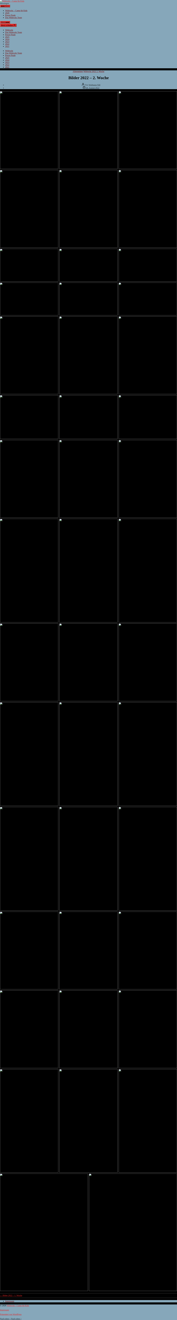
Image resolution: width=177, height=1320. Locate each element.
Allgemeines (78, 71)
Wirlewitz (9, 30)
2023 (7, 42)
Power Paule (10, 15)
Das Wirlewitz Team (13, 17)
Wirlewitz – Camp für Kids (16, 10)
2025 (7, 37)
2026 (7, 13)
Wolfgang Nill (94, 85)
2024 (7, 39)
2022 (7, 44)
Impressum (9, 1301)
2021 (7, 46)
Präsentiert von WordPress (11, 1314)
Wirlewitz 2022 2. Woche (93, 71)
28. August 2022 (92, 88)
